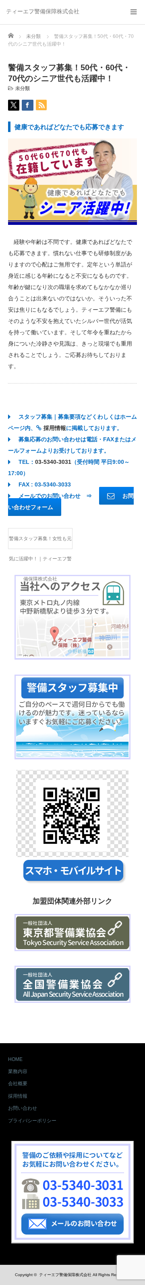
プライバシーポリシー (32, 1121)
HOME (15, 1059)
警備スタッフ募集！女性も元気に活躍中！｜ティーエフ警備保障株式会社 (40, 542)
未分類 (22, 88)
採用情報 (55, 428)
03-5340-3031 (53, 462)
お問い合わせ (22, 1108)
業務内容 (17, 1071)
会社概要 (17, 1083)
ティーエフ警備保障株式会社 (42, 11)
